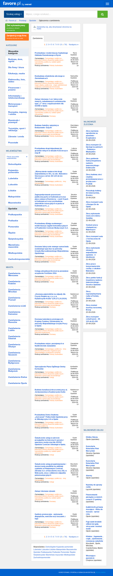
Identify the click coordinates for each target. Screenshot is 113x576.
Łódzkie (52, 549)
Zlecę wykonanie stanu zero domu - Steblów (93, 217)
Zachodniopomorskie (41, 557)
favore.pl (20, 3)
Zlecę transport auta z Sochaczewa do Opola (94, 239)
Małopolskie (61, 549)
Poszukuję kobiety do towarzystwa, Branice (93, 194)
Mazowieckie (71, 549)
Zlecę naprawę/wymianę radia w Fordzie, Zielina (93, 296)
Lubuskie (45, 549)
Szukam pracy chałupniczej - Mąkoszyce (92, 228)
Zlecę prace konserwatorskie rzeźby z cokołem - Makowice (94, 268)
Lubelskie (37, 549)
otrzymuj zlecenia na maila (16, 36)
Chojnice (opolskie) (94, 558)
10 (61, 45)
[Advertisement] (94, 70)
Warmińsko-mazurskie (55, 555)
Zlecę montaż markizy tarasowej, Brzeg (94, 308)
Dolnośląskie (50, 547)
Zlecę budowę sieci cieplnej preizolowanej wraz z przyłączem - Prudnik (94, 180)
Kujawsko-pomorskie (64, 547)
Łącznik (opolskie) (94, 487)
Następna (73, 45)
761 (65, 45)
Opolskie (32, 21)
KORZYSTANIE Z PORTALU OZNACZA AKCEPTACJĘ (82, 572)
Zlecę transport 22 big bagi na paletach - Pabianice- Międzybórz (94, 149)
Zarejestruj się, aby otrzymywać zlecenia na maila (54, 28)
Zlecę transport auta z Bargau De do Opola (94, 205)
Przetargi (22, 21)
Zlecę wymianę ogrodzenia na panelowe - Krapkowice (92, 135)
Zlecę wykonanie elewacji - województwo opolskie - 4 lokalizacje (93, 254)
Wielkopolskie (69, 555)
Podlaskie (56, 552)
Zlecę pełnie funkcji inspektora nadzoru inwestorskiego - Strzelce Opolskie (94, 282)
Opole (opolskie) (92, 438)
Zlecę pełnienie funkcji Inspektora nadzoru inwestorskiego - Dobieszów (93, 164)
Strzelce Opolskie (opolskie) (93, 451)
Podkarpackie (46, 552)
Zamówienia (38, 38)
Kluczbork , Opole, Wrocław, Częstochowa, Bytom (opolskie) (94, 543)
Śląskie (73, 552)
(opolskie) (94, 498)
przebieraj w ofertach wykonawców (16, 27)
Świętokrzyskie (39, 555)
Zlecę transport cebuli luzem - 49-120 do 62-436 (93, 320)
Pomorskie (65, 552)
